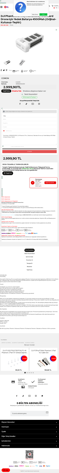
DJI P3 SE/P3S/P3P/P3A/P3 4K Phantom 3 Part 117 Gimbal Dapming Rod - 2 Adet (15, 351)
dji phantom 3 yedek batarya (18, 342)
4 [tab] (31, 373)
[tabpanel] (14, 360)
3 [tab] (29, 373)
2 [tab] (27, 373)
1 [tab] (25, 373)
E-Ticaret (25, 471)
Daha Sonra (35, 14)
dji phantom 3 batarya (29, 342)
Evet (43, 14)
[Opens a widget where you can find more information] (6, 470)
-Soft (21, 471)
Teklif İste (6, 91)
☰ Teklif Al (8, 173)
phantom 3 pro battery (6, 342)
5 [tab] (33, 373)
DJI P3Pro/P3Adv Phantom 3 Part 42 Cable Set (43, 351)
